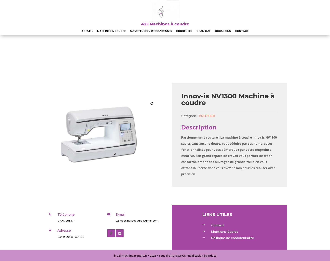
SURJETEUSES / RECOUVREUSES (151, 31)
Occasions (223, 31)
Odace (212, 255)
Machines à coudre (111, 31)
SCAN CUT (204, 31)
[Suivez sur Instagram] (120, 233)
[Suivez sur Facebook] (111, 233)
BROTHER (207, 116)
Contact (242, 31)
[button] (152, 103)
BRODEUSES (184, 31)
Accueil (87, 31)
